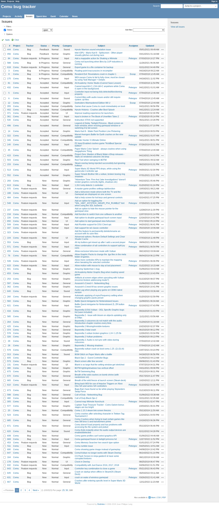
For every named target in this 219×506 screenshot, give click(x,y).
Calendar (64, 16)
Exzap (133, 74)
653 (9, 273)
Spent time (41, 16)
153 (9, 164)
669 (9, 439)
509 (9, 224)
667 (9, 482)
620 (9, 431)
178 (9, 462)
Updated (150, 46)
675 (9, 371)
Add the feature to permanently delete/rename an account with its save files (97, 232)
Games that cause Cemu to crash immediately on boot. (100, 106)
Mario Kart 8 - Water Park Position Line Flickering (97, 131)
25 (63, 490)
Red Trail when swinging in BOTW (91, 160)
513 (9, 170)
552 (9, 175)
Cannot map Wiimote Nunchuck (89, 401)
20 (9, 410)
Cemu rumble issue (84, 446)
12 (9, 103)
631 (9, 477)
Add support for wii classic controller (91, 228)
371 (9, 113)
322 (9, 135)
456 (9, 54)
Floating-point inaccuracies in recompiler (94, 71)
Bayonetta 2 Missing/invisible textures (92, 326)
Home (3, 1)
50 (67, 490)
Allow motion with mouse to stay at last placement (98, 265)
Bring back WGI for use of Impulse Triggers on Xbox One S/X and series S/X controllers (99, 384)
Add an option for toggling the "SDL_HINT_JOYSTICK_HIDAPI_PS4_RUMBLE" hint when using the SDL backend (99, 203)
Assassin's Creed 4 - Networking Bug (92, 283)
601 (9, 269)
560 (9, 301)
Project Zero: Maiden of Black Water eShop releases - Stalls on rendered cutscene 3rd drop (99, 155)
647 (9, 453)
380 (9, 368)
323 (9, 232)
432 (9, 87)
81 (9, 83)
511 (9, 446)
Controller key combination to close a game (95, 468)
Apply (7, 40)
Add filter (128, 30)
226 (9, 218)
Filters (8, 26)
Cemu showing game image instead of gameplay (97, 449)
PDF (164, 497)
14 (9, 131)
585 (9, 316)
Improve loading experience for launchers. (94, 113)
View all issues (178, 27)
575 (9, 188)
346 (9, 140)
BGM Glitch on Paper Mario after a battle (93, 354)
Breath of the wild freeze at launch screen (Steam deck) (100, 380)
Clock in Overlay (82, 462)
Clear (17, 40)
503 (9, 160)
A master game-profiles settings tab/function (95, 188)
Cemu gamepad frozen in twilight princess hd (96, 439)
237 (9, 210)
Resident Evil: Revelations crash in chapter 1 (95, 74)
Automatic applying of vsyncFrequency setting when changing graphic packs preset (99, 296)
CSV (159, 497)
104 (9, 238)
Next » (36, 490)
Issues (29, 16)
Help (17, 1)
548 (9, 203)
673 (9, 390)
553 (9, 242)
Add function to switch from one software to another (98, 214)
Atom (153, 497)
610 (9, 385)
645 (9, 473)
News (75, 16)
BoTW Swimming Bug (85, 371)
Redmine (101, 504)
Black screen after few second (88, 361)
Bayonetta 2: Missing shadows (89, 345)
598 (9, 395)
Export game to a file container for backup (94, 67)
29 (9, 341)
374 (9, 330)
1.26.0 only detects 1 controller (89, 185)
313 (9, 354)
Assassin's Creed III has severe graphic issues (96, 287)
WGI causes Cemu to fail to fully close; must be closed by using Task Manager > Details (100, 78)
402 (9, 110)
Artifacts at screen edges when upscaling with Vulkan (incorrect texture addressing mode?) (99, 278)
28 (9, 345)
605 (9, 358)
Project (16, 46)
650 (9, 221)
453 (9, 442)
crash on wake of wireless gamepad (91, 477)
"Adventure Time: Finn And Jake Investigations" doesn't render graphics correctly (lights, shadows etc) (100, 180)
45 (9, 150)
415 (9, 155)
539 (9, 261)
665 (9, 380)
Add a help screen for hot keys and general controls (99, 197)
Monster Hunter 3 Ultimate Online (90, 140)
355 (9, 106)
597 (9, 283)
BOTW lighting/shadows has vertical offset (94, 368)
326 (9, 336)
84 (9, 58)
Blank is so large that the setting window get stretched (99, 364)
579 (9, 350)
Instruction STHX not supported (89, 120)
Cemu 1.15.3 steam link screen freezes (93, 410)
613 (9, 185)
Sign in (214, 1)
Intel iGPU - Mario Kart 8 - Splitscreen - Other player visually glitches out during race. (99, 54)
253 (9, 279)
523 (9, 415)
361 (9, 116)
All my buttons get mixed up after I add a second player (100, 242)
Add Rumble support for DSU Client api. (93, 224)
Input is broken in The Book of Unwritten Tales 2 (97, 116)
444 (9, 49)
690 (9, 449)
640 (9, 291)
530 (9, 120)
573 (9, 361)
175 (9, 78)
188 (9, 193)
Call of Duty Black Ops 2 (86, 398)
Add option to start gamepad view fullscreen (95, 221)
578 (9, 333)
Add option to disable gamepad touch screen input (98, 218)
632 (9, 465)
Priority (55, 46)
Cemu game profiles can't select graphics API (96, 436)
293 (9, 181)
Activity (18, 16)
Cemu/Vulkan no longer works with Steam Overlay (98, 453)
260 (9, 296)
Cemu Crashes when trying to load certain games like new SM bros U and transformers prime (99, 420)
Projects (10, 1)
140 (9, 144)
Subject (101, 46)
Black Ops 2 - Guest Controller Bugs (91, 358)
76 (9, 255)
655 (9, 251)
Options (9, 34)
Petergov (133, 58)
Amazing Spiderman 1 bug (87, 269)
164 (9, 457)
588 (9, 63)
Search (156, 6)
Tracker (30, 46)
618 (9, 67)
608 (9, 436)
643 (9, 468)
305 (9, 401)
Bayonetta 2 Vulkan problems (88, 336)
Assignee (133, 46)
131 (9, 364)
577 (9, 406)
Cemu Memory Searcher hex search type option (97, 442)
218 (9, 214)
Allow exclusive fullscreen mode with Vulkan (95, 251)
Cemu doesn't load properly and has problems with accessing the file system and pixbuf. (98, 425)
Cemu (16, 49)
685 (9, 420)
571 (9, 247)
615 (9, 265)
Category (67, 46)
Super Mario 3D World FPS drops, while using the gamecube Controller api (98, 169)
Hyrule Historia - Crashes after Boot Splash (95, 110)
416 (9, 311)
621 (9, 305)
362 (9, 287)
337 (9, 228)
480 (9, 398)
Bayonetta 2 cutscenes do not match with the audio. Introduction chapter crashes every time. (98, 322)
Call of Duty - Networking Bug (88, 395)
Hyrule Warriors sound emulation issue (93, 49)
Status (9, 30)
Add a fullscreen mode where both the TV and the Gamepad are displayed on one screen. (98, 193)
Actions (162, 49)
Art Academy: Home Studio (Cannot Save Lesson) (98, 83)
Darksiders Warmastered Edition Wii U (92, 103)
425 (9, 326)
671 (9, 426)
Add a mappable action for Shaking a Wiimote (96, 58)
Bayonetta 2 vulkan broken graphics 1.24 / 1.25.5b (98, 333)
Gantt (53, 16)
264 (9, 322)
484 (9, 197)
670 (9, 376)
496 (9, 125)
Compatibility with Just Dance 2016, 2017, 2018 (97, 465)
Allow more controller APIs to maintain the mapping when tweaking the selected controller (98, 261)
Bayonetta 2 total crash (85, 330)
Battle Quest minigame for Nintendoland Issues (96, 301)
